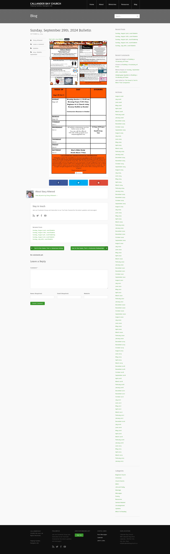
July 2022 (118, 246)
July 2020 (118, 320)
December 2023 (120, 194)
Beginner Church (120, 475)
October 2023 (119, 200)
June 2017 (118, 403)
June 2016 (118, 427)
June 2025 (118, 139)
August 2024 (119, 170)
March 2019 (119, 363)
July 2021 (118, 283)
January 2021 (119, 302)
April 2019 (118, 360)
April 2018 (118, 378)
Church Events (119, 481)
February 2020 (119, 335)
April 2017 (118, 409)
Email (63, 293)
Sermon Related (120, 502)
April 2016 (118, 434)
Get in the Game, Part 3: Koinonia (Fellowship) (88, 248)
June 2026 (118, 102)
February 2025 (119, 151)
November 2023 (120, 197)
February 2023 (119, 225)
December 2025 (120, 121)
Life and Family (120, 487)
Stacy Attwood (37, 40)
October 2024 (119, 164)
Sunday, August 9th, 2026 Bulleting (126, 39)
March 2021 (119, 296)
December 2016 (120, 421)
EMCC (117, 484)
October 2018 (119, 372)
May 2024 (118, 179)
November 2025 (120, 124)
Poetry (117, 496)
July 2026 (118, 99)
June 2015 (118, 446)
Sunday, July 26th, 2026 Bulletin (125, 46)
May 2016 (118, 430)
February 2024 (119, 188)
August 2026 (119, 96)
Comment (34, 268)
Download (67, 39)
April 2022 (118, 256)
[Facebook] (42, 216)
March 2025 (119, 148)
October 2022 (119, 237)
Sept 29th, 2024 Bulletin (56, 39)
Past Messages (102, 534)
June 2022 (118, 250)
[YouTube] (46, 216)
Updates (35, 48)
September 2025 (120, 130)
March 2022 (119, 259)
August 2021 (119, 280)
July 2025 (118, 136)
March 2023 (119, 222)
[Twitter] (38, 216)
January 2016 (119, 443)
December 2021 (120, 268)
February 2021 (119, 299)
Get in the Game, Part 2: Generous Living (48, 248)
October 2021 (119, 274)
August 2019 (119, 351)
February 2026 (119, 115)
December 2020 (120, 305)
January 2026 (119, 118)
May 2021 (118, 289)
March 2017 (118, 412)
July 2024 (118, 173)
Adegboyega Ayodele (122, 75)
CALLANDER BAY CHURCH (45, 3)
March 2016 (119, 437)
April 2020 (118, 329)
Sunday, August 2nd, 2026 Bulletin (126, 43)
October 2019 (119, 348)
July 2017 (118, 400)
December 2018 (120, 366)
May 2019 (118, 357)
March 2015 (119, 455)
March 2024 (119, 185)
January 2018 (119, 387)
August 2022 (119, 243)
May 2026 (118, 105)
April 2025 (118, 145)
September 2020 (120, 314)
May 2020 (118, 326)
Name (36, 293)
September (33, 54)
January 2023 (119, 228)
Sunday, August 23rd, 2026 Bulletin (126, 33)
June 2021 (118, 286)
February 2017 (119, 415)
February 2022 (119, 262)
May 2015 (118, 449)
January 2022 (119, 265)
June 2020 (118, 323)
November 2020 (120, 308)
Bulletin (39, 52)
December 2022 (120, 231)
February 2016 (119, 440)
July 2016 (118, 424)
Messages (118, 493)
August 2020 (119, 317)
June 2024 (118, 176)
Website (87, 293)
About (101, 4)
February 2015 (119, 458)
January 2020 (119, 338)
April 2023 (118, 219)
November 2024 (120, 161)
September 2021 (120, 277)
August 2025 (119, 133)
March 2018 (119, 381)
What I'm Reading (120, 512)
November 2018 (120, 369)
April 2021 (118, 292)
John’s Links (101, 541)
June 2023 (118, 213)
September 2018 (120, 375)
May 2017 (118, 406)
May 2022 (118, 253)
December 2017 (120, 391)
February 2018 (119, 384)
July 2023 (118, 210)
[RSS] (34, 216)
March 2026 (119, 111)
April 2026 (118, 108)
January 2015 (119, 461)
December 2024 (120, 157)
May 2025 (118, 142)
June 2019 (118, 354)
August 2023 (119, 207)
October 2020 (119, 311)
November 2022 (120, 234)
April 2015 (118, 452)
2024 (34, 52)
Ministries (112, 4)
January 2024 (119, 191)
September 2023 (120, 204)
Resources (125, 4)
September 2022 (120, 240)
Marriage (118, 490)
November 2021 (120, 271)
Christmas (118, 478)
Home (92, 4)
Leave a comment (38, 44)
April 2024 (118, 182)
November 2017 (120, 394)
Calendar (100, 538)
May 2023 (118, 216)
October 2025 (119, 127)
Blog (135, 4)
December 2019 (120, 341)
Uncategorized (120, 505)
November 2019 (120, 345)
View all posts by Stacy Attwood (46, 195)
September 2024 (120, 167)
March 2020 (119, 332)
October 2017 (119, 397)
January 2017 (119, 418)
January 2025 (119, 154)
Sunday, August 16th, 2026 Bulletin (126, 36)
